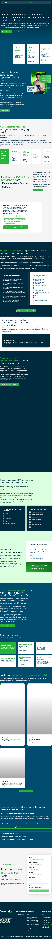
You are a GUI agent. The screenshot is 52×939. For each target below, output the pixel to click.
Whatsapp (31, 867)
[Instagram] (48, 927)
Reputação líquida (7, 738)
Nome (30, 857)
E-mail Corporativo (33, 862)
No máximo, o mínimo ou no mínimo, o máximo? (37, 738)
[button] (31, 2)
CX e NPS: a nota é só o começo (11, 781)
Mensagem (32, 877)
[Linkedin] (46, 927)
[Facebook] (43, 927)
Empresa (31, 872)
